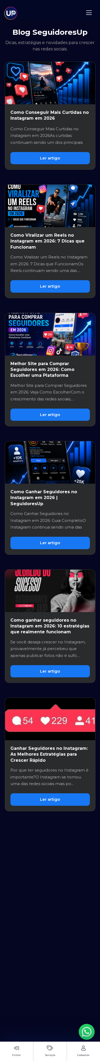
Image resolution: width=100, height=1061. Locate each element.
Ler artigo (50, 158)
